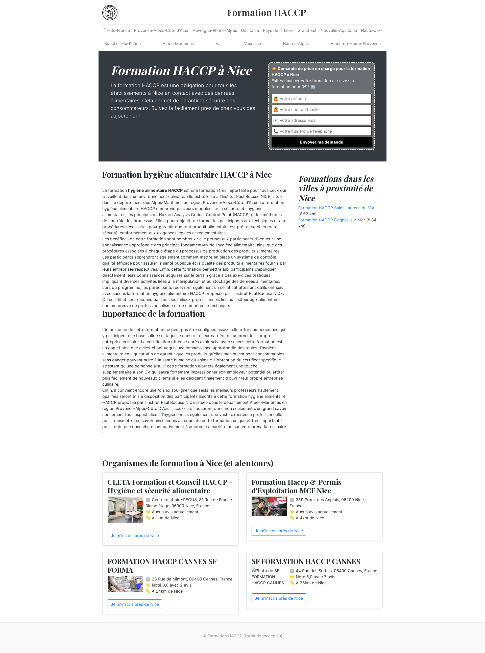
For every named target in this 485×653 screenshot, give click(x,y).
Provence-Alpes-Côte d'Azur (161, 30)
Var (219, 43)
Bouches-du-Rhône (122, 43)
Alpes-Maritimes (178, 43)
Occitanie (250, 30)
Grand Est (307, 30)
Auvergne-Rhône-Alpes (215, 30)
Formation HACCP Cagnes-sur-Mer (331, 219)
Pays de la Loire (278, 30)
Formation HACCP (266, 12)
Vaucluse (252, 43)
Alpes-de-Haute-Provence (356, 43)
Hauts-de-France (377, 30)
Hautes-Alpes (296, 43)
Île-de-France (117, 30)
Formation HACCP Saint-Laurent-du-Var (336, 207)
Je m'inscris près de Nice (135, 535)
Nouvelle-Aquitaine (339, 30)
